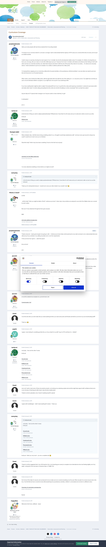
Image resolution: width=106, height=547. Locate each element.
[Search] (97, 20)
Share (84, 37)
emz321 (14, 256)
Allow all (73, 287)
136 (15, 268)
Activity (16, 20)
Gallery (17, 23)
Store (29, 20)
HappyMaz (14, 501)
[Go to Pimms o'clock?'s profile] (14, 197)
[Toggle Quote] (23, 176)
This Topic (91, 19)
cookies (16, 543)
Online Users (10, 23)
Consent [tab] (31, 263)
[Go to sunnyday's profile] (14, 178)
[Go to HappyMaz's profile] (14, 506)
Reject (52, 287)
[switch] (45, 281)
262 (15, 123)
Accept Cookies (82, 543)
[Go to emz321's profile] (14, 261)
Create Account (71, 1)
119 (15, 341)
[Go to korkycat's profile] (14, 116)
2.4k (15, 144)
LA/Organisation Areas (40, 23)
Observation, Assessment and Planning (30, 38)
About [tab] (74, 263)
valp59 (14, 329)
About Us (44, 1)
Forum (33, 1)
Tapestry (50, 1)
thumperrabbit (14, 132)
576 (15, 205)
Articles (38, 1)
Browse (10, 20)
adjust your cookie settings (51, 543)
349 (15, 58)
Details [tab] (53, 263)
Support (23, 20)
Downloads (24, 23)
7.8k (15, 185)
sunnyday (14, 173)
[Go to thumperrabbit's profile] (14, 137)
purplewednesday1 (19, 36)
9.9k (15, 514)
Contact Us (57, 537)
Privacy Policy (49, 537)
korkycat (14, 111)
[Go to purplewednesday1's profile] (10, 37)
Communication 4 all (26, 302)
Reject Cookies (93, 543)
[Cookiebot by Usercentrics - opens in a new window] (77, 258)
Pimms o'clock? (14, 192)
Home (28, 1)
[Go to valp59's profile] (14, 334)
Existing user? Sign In (60, 2)
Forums (31, 23)
